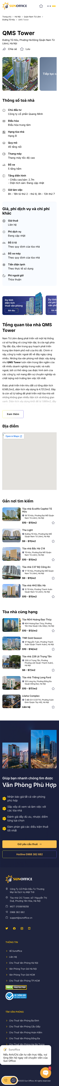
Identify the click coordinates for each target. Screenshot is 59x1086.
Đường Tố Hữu (8, 20)
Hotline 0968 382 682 (29, 854)
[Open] (51, 6)
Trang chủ (6, 17)
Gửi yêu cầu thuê (27, 844)
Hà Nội (18, 17)
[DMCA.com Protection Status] (16, 987)
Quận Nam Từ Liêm (32, 17)
